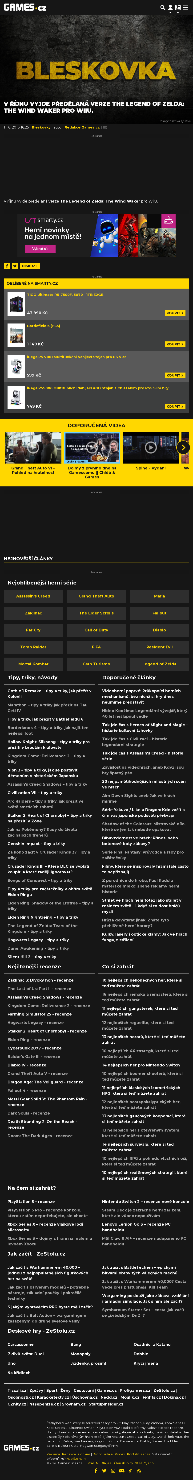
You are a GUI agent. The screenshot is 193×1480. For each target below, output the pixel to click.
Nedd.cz (109, 1397)
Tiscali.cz (17, 1390)
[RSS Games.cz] (139, 1470)
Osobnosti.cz (21, 1397)
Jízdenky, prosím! (88, 1363)
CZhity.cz (17, 1404)
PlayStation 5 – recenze (31, 1201)
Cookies (84, 1454)
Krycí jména (146, 1363)
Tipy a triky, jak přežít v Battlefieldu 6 (46, 719)
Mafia (159, 596)
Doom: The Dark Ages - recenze (40, 1136)
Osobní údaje (102, 1454)
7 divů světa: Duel (26, 1354)
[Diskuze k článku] (105, 127)
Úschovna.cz (85, 1397)
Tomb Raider (33, 647)
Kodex (120, 1454)
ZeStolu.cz (164, 1390)
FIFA (96, 647)
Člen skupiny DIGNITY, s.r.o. (134, 1463)
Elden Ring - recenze (29, 1039)
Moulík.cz (130, 1397)
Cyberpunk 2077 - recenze (35, 1048)
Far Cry (33, 630)
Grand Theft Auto (96, 596)
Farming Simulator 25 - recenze (40, 1014)
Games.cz (107, 1390)
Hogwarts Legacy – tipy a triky (38, 940)
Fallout (159, 613)
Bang (76, 1344)
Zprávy (36, 1390)
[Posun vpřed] (183, 447)
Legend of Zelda (159, 664)
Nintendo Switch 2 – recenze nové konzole (145, 1201)
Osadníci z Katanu (152, 1344)
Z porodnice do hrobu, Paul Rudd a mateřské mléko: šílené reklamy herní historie (140, 886)
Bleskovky (42, 127)
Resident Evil (159, 647)
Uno (12, 1363)
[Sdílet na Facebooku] (7, 266)
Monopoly (81, 1354)
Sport (51, 1390)
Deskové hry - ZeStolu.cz (41, 1331)
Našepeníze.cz (44, 1404)
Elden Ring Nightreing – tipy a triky (43, 917)
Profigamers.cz (135, 1390)
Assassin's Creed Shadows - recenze (45, 997)
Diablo (159, 630)
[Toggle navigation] (185, 7)
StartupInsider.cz (106, 1404)
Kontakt (133, 1454)
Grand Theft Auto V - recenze (38, 1073)
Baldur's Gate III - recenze (34, 1056)
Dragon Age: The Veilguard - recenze (46, 1082)
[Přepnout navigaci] (170, 7)
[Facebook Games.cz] (95, 1470)
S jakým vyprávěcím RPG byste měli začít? (50, 1307)
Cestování (84, 1390)
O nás (145, 1454)
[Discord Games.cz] (121, 1470)
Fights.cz (152, 1397)
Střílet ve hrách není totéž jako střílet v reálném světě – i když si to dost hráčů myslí (141, 906)
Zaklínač (33, 613)
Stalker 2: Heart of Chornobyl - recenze (47, 1031)
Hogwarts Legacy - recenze (36, 1022)
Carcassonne (21, 1344)
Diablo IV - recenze (27, 1065)
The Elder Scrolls (96, 613)
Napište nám (76, 1458)
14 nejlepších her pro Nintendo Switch (141, 1065)
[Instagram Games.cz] (113, 1470)
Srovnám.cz (74, 1404)
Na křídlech (19, 1373)
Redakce (69, 1454)
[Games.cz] (25, 7)
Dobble (141, 1354)
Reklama (53, 1454)
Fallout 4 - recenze (27, 1090)
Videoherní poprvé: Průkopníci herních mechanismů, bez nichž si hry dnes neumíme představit (141, 697)
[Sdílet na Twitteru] (15, 266)
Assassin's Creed (33, 596)
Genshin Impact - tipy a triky (36, 844)
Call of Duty (96, 630)
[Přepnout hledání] (163, 7)
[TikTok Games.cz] (130, 1470)
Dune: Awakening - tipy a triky (38, 948)
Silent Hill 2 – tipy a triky (32, 957)
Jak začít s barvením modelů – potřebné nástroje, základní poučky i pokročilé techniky (48, 1293)
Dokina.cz (174, 1397)
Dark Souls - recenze (29, 1113)
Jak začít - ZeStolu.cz (36, 1254)
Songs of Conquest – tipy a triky (40, 880)
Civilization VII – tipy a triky (35, 793)
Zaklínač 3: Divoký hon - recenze (41, 980)
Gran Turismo (96, 664)
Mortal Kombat (33, 664)
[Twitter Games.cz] (104, 1470)
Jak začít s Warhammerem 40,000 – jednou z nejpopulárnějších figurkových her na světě (48, 1273)
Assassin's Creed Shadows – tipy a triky (47, 784)
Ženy (65, 1390)
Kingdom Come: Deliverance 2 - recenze (49, 1005)
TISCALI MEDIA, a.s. (98, 1463)
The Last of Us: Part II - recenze (39, 989)
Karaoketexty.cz (53, 1397)
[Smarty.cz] (96, 235)
